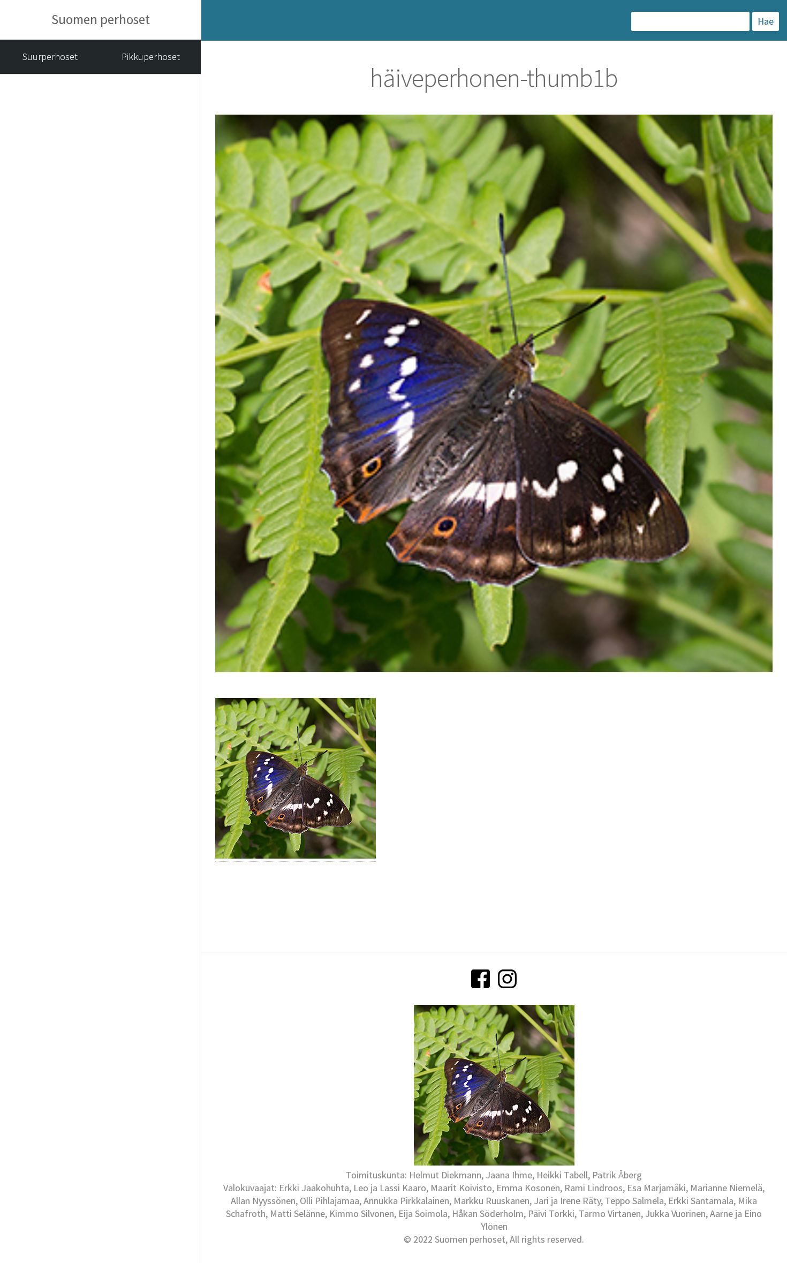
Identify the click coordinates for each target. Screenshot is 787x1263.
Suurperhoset (50, 56)
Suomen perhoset (100, 19)
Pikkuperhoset (151, 56)
